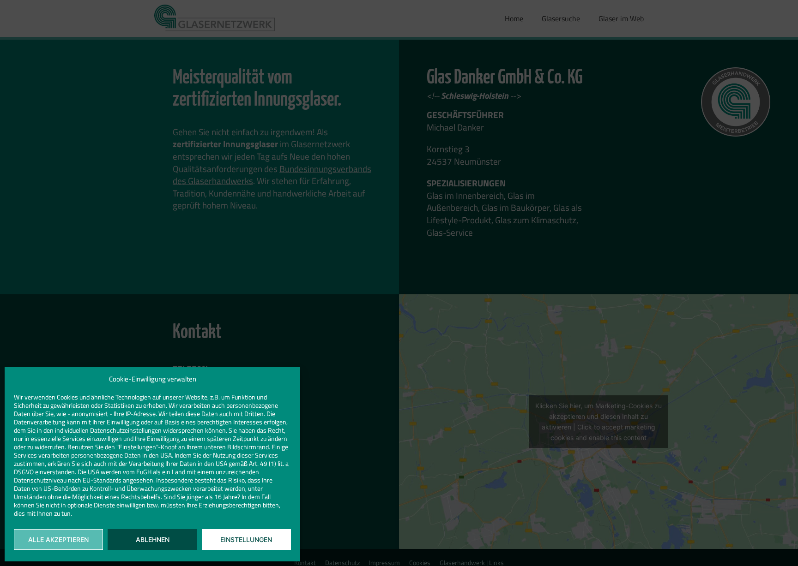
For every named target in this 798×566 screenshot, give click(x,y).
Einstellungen (246, 539)
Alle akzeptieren (58, 539)
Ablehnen (152, 539)
